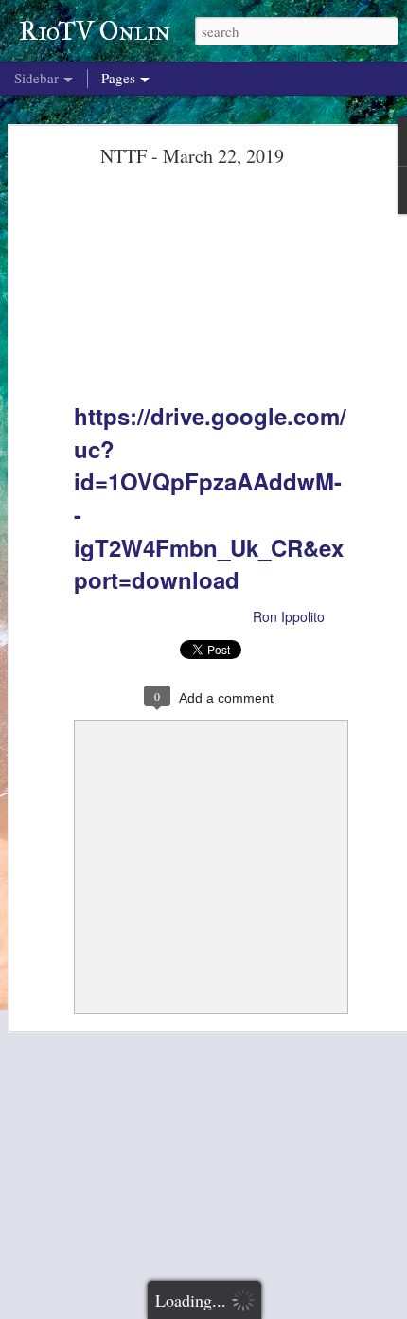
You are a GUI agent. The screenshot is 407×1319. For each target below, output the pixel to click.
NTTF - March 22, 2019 (192, 156)
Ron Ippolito (289, 616)
